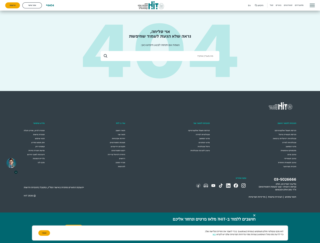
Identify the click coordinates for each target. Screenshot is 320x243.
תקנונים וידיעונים (118, 146)
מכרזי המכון (120, 162)
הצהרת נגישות (39, 134)
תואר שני (121, 134)
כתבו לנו (41, 162)
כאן (214, 234)
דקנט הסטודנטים (118, 150)
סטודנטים (288, 5)
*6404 (50, 5)
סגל (271, 5)
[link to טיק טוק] (221, 185)
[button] (312, 5)
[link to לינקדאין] (228, 185)
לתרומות (121, 166)
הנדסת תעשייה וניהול (287, 134)
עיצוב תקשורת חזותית (287, 162)
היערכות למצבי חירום (36, 154)
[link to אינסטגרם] (243, 185)
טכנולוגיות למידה (289, 142)
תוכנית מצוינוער (289, 166)
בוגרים (278, 5)
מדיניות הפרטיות (257, 196)
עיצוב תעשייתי (290, 158)
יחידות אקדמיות (118, 138)
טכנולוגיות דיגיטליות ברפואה (284, 138)
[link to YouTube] (213, 185)
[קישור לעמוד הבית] (151, 5)
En (249, 5)
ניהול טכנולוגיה (204, 146)
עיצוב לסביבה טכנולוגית (200, 150)
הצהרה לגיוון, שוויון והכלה (34, 130)
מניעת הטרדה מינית (36, 150)
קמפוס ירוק (40, 146)
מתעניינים (299, 5)
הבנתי (44, 233)
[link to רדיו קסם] (198, 185)
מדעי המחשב (291, 146)
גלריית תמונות (39, 158)
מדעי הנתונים (204, 142)
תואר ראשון (120, 130)
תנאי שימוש (40, 138)
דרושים (122, 158)
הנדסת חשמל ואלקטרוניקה (285, 130)
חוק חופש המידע (38, 142)
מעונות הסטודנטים (117, 142)
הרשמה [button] (13, 5)
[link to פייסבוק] (236, 185)
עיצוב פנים (292, 154)
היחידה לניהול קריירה (116, 154)
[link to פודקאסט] (206, 185)
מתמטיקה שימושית (288, 150)
